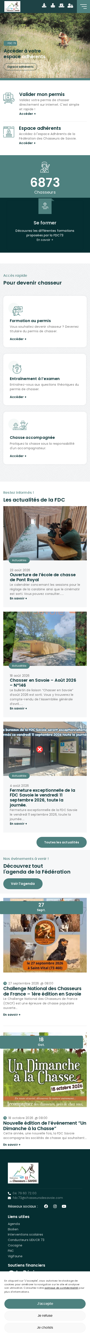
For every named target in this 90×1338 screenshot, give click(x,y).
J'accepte (45, 1303)
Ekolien (13, 1229)
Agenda (14, 1224)
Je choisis (45, 1327)
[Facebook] (46, 1206)
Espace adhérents (20, 67)
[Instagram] (55, 1206)
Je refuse (45, 1315)
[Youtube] (64, 1206)
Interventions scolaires (25, 1234)
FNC (11, 1251)
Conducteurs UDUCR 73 (26, 1240)
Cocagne (15, 1245)
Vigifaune (15, 1256)
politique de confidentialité (61, 1288)
